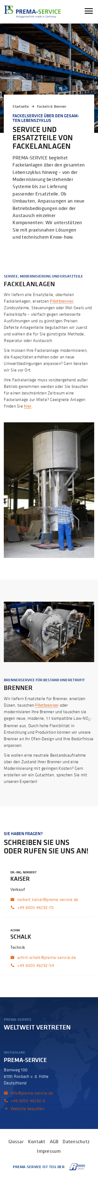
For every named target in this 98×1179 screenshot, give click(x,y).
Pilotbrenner (61, 301)
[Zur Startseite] (32, 11)
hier (27, 406)
